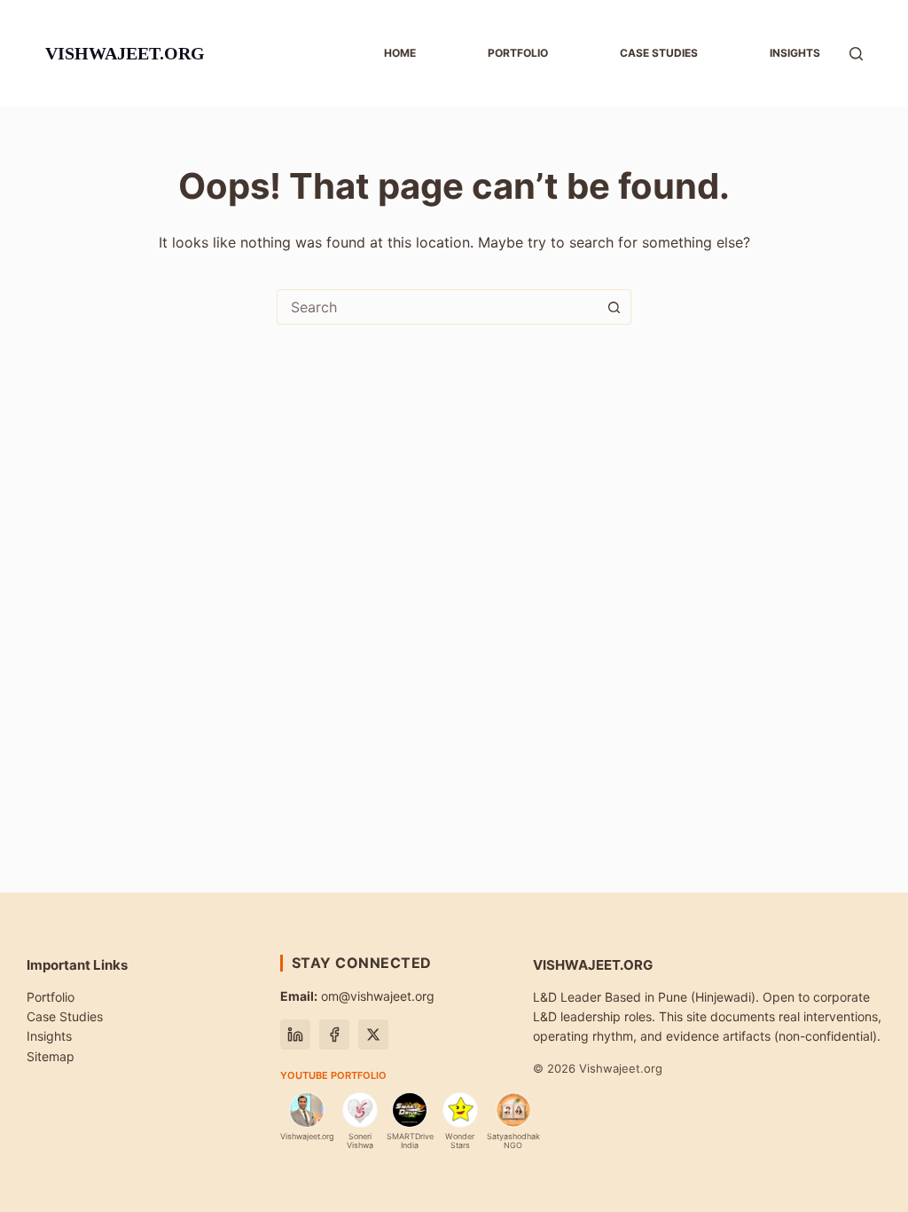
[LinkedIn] (295, 1034)
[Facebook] (334, 1034)
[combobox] (437, 307)
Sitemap (50, 1056)
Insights (795, 52)
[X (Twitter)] (373, 1034)
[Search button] (613, 307)
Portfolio (518, 52)
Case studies (659, 52)
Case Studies (65, 1016)
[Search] (856, 53)
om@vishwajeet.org (357, 995)
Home (400, 52)
